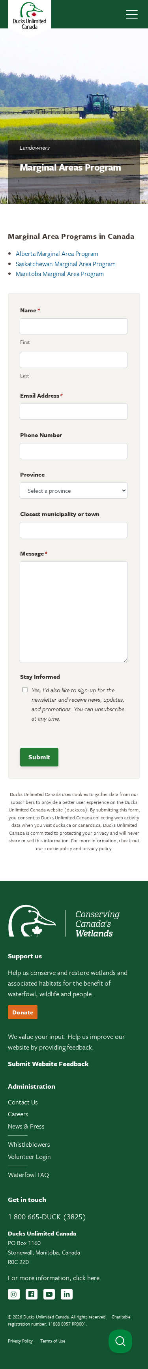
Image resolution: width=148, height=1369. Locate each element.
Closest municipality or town (59, 513)
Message (34, 553)
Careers (18, 1114)
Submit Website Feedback (48, 1064)
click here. (87, 1278)
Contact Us (23, 1102)
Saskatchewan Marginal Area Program (66, 264)
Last (24, 375)
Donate (22, 1012)
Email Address (41, 395)
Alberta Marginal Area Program (57, 253)
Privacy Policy (20, 1340)
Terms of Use (53, 1340)
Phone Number (41, 434)
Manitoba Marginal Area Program (60, 273)
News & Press (26, 1126)
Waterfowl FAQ (28, 1174)
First (25, 342)
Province (32, 474)
